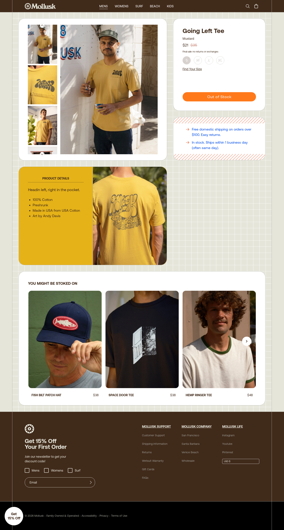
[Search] (249, 6)
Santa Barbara (191, 443)
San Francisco (190, 435)
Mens (103, 6)
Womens (121, 6)
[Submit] (90, 482)
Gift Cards (148, 469)
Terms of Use (119, 515)
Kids (170, 6)
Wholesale (188, 460)
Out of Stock (219, 96)
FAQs (145, 477)
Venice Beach (190, 452)
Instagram (228, 435)
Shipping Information (155, 443)
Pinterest (227, 452)
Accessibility (88, 515)
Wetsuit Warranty (153, 460)
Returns (147, 452)
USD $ (227, 461)
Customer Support (153, 435)
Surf (139, 6)
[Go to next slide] (246, 341)
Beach (155, 6)
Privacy (103, 515)
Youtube (227, 443)
